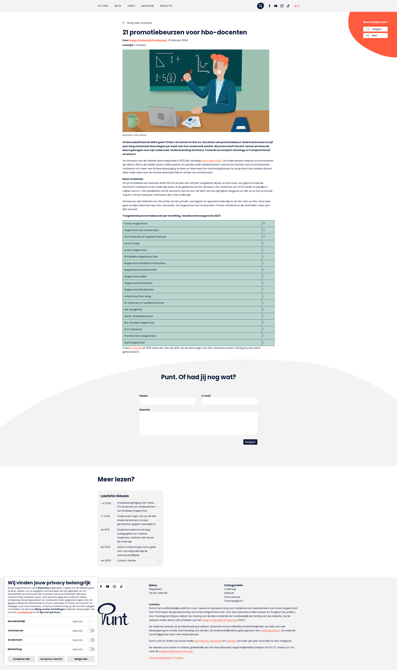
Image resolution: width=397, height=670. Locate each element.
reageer (377, 29)
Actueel (103, 6)
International (232, 597)
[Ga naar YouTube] (276, 6)
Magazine (147, 6)
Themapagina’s (233, 601)
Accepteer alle (21, 659)
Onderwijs (230, 589)
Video (131, 6)
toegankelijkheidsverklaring (175, 651)
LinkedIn (231, 641)
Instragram (201, 641)
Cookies (178, 658)
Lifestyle (229, 593)
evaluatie (136, 348)
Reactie (145, 409)
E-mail (206, 396)
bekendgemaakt (211, 160)
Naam (144, 396)
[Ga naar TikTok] (288, 6)
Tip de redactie (158, 593)
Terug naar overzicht (139, 23)
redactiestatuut (270, 630)
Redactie (166, 6)
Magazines (155, 589)
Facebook (216, 641)
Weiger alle (81, 659)
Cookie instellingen (160, 658)
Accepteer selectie (51, 659)
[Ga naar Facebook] (269, 6)
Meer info (78, 621)
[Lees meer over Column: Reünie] (130, 560)
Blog (118, 6)
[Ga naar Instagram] (282, 6)
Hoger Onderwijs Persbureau (148, 40)
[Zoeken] (260, 5)
